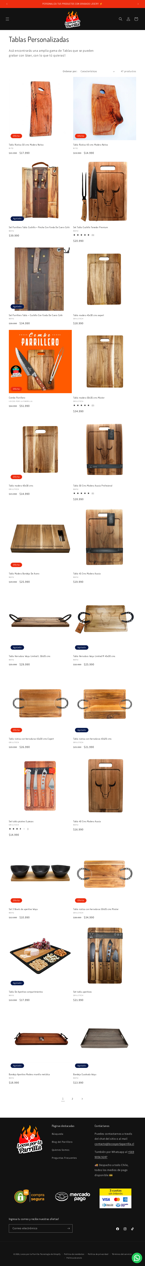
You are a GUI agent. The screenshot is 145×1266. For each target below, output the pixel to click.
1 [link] (63, 1098)
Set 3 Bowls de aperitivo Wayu (23, 909)
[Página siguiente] (82, 1099)
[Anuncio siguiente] (138, 4)
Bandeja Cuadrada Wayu (84, 1074)
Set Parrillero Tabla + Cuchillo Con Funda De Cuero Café (36, 315)
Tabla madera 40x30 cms (21, 485)
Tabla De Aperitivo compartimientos (26, 991)
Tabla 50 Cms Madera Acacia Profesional (92, 485)
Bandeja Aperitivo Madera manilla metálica (29, 1074)
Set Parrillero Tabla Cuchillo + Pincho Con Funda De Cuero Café (39, 227)
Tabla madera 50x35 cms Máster (89, 397)
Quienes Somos (60, 1149)
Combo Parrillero (17, 397)
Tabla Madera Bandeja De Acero (24, 573)
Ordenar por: (70, 71)
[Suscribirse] (68, 1228)
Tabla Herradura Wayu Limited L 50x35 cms (29, 656)
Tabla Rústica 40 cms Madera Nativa (90, 144)
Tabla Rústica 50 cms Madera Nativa (26, 144)
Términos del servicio (122, 1254)
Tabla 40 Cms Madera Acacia (87, 821)
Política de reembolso (74, 1254)
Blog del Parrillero (62, 1141)
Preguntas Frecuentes (64, 1157)
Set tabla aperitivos (82, 991)
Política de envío (74, 1258)
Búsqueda (57, 1133)
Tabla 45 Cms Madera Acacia (87, 573)
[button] (7, 19)
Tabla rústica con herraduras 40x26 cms (92, 738)
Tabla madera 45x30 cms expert (88, 315)
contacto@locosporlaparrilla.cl (114, 1144)
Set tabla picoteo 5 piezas (21, 821)
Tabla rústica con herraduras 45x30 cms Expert (31, 738)
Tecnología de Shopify (50, 1254)
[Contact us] (137, 1258)
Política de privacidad (98, 1254)
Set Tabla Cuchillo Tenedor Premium (90, 227)
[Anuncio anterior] (7, 4)
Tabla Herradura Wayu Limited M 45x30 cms (94, 656)
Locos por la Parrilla (30, 1254)
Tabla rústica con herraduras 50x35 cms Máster (96, 909)
